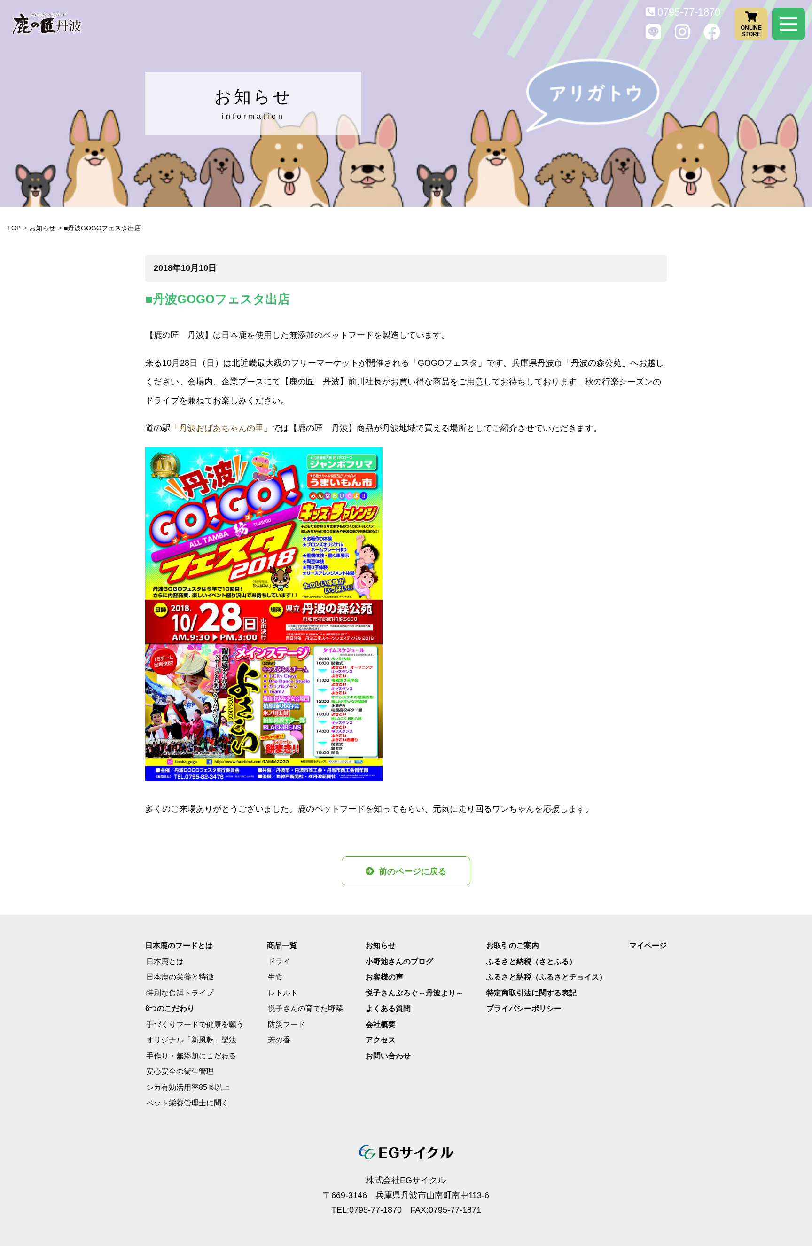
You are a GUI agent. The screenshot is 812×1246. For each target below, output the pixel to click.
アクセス (381, 1040)
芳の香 (279, 1040)
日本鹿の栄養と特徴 (180, 977)
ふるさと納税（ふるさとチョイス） (546, 977)
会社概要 (381, 1024)
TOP (14, 228)
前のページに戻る (412, 871)
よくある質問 (388, 1008)
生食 (275, 977)
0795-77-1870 (688, 12)
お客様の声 (384, 977)
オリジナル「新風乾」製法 (191, 1040)
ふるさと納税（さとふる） (531, 961)
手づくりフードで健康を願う (195, 1024)
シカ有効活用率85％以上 (188, 1087)
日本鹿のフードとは (179, 945)
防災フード (286, 1024)
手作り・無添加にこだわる (191, 1056)
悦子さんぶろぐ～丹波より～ (414, 993)
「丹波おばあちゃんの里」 (221, 428)
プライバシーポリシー (524, 1008)
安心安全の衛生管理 (180, 1071)
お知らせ (42, 228)
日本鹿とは (165, 961)
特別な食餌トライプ (180, 993)
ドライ (279, 961)
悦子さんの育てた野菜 (305, 1008)
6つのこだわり (170, 1008)
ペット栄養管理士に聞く (187, 1103)
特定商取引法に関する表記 (531, 993)
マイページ (648, 945)
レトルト (283, 993)
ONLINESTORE (751, 30)
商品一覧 (282, 945)
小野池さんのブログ (399, 961)
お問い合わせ (388, 1056)
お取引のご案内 (512, 945)
